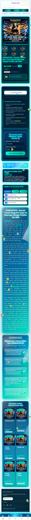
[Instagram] (7, 505)
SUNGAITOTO (5, 13)
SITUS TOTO (11, 13)
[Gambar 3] (22, 49)
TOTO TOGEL (18, 13)
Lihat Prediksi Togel (15, 153)
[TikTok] (11, 505)
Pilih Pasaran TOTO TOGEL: (13, 141)
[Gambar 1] (4, 49)
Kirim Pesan (9, 498)
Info (26, 165)
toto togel (18, 224)
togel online (16, 286)
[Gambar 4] (4, 54)
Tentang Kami (6, 511)
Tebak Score (23, 191)
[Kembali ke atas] (28, 510)
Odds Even (7, 191)
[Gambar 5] (13, 54)
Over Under (15, 191)
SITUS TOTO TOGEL (26, 13)
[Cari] (5, 7)
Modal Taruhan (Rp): (11, 146)
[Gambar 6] (22, 54)
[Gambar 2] (13, 49)
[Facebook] (4, 505)
